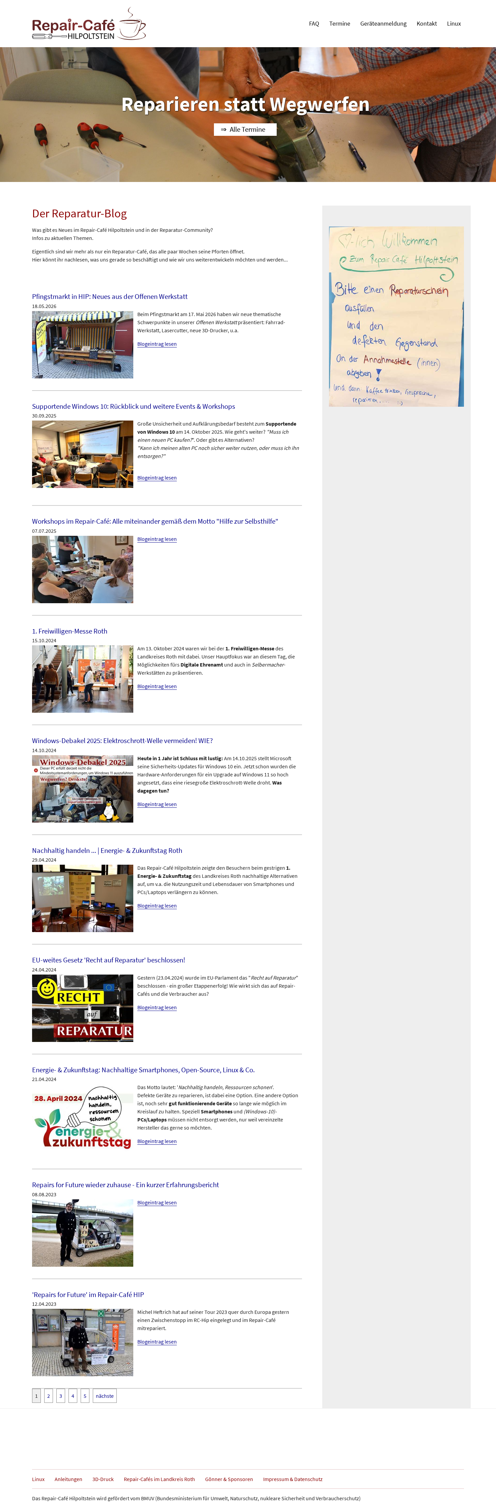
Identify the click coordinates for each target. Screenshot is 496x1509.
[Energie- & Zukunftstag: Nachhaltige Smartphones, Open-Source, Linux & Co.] (82, 1117)
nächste (105, 1395)
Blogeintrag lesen (157, 343)
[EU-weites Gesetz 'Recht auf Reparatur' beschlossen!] (82, 1007)
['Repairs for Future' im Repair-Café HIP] (82, 1341)
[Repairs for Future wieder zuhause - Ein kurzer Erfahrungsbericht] (82, 1232)
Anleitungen (68, 1479)
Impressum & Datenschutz (293, 1479)
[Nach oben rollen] (481, 1494)
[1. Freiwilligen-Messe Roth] (82, 678)
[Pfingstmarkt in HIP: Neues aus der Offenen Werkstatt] (82, 344)
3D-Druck (103, 1479)
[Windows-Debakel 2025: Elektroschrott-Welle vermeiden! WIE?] (82, 788)
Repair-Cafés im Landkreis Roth (159, 1479)
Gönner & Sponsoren (229, 1479)
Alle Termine (247, 129)
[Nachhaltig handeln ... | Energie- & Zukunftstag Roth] (82, 897)
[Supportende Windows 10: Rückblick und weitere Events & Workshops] (82, 453)
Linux (38, 1479)
